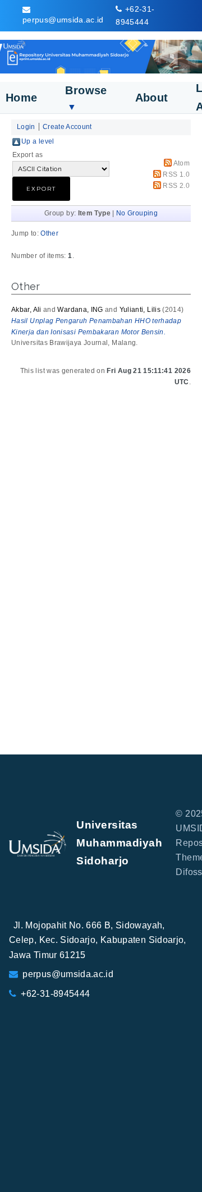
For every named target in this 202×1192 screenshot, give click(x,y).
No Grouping (137, 213)
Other (49, 233)
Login (26, 127)
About (151, 97)
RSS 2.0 (176, 186)
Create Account (67, 127)
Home (21, 97)
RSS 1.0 (176, 174)
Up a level (37, 141)
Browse (86, 98)
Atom (181, 163)
